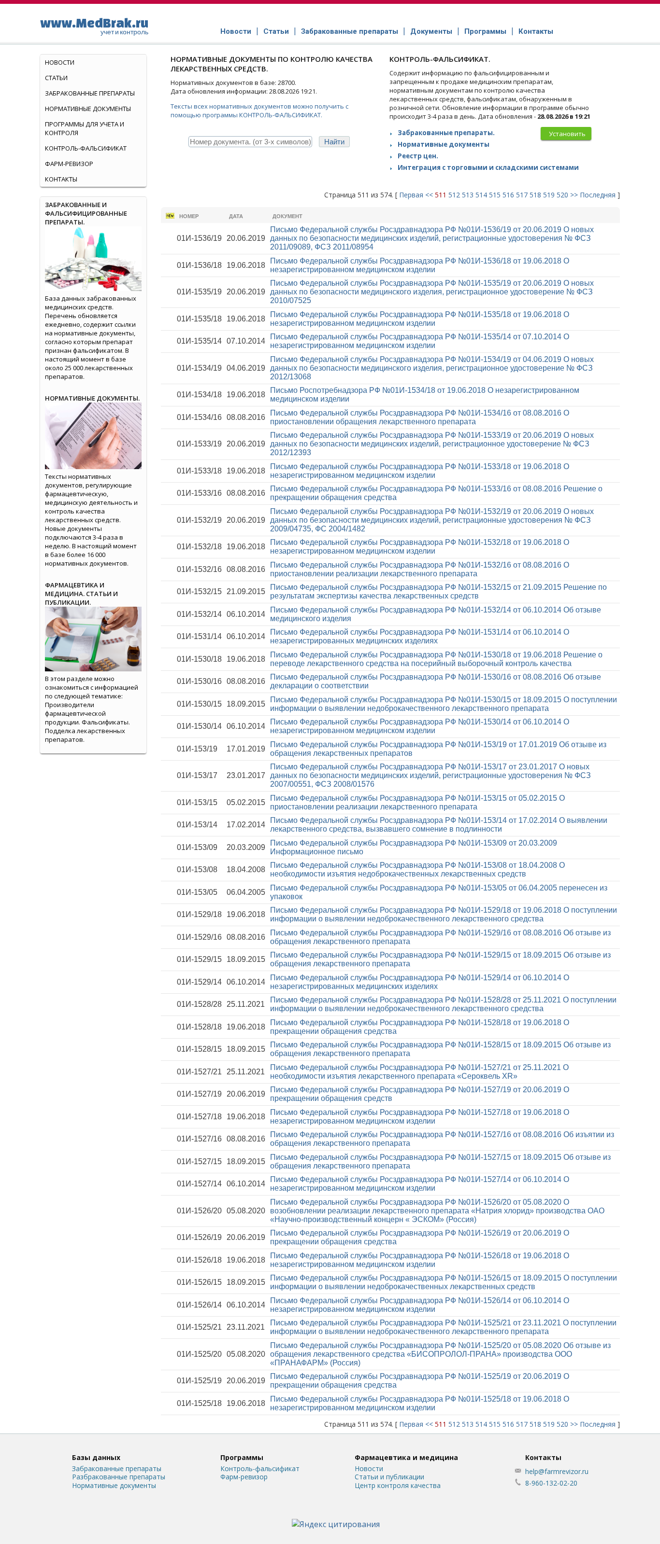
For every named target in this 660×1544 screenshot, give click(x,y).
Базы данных (96, 1457)
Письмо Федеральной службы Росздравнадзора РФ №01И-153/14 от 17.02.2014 (438, 824)
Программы (485, 31)
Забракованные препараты (349, 31)
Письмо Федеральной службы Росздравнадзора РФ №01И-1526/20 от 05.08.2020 (437, 1211)
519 (549, 194)
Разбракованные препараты (118, 1476)
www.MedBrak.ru (94, 25)
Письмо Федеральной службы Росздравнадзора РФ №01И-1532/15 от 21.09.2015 (438, 591)
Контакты (535, 31)
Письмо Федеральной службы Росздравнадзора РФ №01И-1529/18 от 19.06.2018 (443, 914)
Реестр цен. (418, 156)
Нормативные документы (443, 144)
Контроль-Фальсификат (86, 148)
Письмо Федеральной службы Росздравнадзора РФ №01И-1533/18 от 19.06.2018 (419, 470)
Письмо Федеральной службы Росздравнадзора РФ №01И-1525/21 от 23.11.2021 (443, 1327)
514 (481, 194)
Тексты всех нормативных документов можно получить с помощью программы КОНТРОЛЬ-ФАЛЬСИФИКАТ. (259, 110)
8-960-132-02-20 (551, 1483)
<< (429, 194)
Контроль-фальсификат (260, 1468)
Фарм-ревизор (69, 163)
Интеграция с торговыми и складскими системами (488, 167)
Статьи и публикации (389, 1476)
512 (454, 194)
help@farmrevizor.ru (556, 1471)
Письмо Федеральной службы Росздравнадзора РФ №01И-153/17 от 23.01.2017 (430, 775)
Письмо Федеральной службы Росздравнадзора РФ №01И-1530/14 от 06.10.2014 (419, 726)
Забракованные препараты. (446, 132)
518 (535, 194)
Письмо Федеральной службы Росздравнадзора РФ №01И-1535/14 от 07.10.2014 (419, 341)
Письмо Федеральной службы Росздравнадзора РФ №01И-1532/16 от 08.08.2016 (419, 569)
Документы (431, 31)
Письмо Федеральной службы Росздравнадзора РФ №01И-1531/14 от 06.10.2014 (419, 636)
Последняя (598, 194)
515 (495, 194)
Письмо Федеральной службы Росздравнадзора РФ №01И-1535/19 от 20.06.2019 (432, 292)
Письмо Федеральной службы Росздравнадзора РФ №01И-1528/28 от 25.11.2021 (443, 1004)
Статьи (276, 31)
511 (440, 194)
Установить (567, 133)
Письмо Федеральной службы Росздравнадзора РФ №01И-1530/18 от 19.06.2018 (436, 659)
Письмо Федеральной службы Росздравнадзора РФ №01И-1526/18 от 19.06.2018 (419, 1260)
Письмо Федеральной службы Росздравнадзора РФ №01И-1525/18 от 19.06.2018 (419, 1403)
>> (574, 194)
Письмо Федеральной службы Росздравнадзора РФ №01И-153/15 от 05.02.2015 (417, 802)
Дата (236, 216)
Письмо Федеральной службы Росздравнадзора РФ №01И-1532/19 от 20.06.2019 (432, 520)
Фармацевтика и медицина (406, 1457)
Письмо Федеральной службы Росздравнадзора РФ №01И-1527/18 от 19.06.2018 (419, 1116)
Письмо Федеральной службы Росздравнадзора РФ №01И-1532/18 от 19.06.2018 (419, 546)
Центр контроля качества (398, 1485)
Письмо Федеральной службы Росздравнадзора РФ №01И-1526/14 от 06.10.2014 (419, 1304)
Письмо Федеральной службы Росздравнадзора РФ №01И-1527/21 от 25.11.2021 (419, 1071)
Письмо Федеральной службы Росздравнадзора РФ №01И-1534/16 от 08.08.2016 (419, 417)
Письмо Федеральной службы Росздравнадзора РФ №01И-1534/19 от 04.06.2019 (432, 368)
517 (522, 194)
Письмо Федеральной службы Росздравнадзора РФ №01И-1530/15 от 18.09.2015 (443, 703)
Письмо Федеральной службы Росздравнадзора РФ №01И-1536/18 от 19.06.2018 (419, 265)
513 (467, 194)
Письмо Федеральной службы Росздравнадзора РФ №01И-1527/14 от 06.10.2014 (419, 1183)
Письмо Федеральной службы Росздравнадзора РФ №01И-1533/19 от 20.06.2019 (432, 444)
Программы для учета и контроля (84, 128)
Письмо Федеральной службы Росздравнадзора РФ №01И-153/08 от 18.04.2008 (417, 869)
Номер (189, 216)
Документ (287, 216)
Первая (411, 194)
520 (562, 194)
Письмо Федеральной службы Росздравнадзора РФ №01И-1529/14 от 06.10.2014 (419, 982)
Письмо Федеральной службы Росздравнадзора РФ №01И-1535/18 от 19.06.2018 (419, 318)
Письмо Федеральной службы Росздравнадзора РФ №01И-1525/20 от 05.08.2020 (440, 1354)
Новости (235, 31)
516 (508, 194)
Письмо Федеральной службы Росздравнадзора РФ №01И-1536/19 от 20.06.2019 (432, 238)
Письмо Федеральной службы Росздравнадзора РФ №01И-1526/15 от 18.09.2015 (443, 1282)
